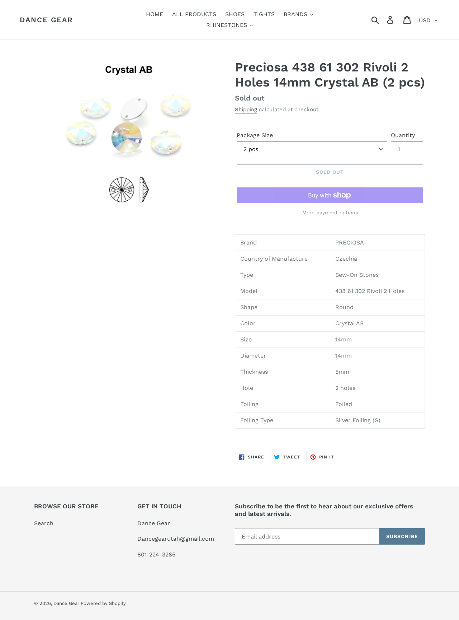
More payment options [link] (330, 212)
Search (43, 523)
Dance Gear (46, 19)
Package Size (255, 135)
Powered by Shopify (103, 603)
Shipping (246, 109)
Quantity (403, 135)
